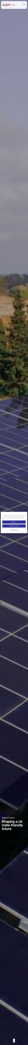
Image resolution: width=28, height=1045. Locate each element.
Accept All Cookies (14, 525)
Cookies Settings (14, 529)
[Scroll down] (14, 1041)
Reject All (14, 522)
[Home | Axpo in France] (7, 5)
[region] (14, 522)
